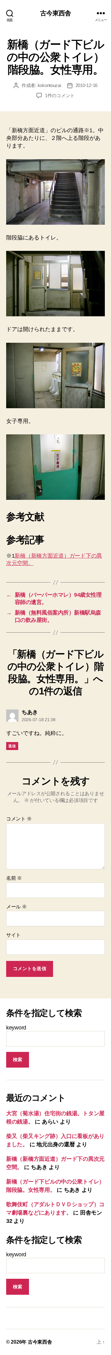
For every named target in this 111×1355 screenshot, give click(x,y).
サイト (13, 935)
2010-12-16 (86, 85)
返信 (12, 746)
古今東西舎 (55, 13)
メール (16, 906)
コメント (18, 818)
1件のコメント (60, 95)
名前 (14, 878)
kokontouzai (49, 85)
